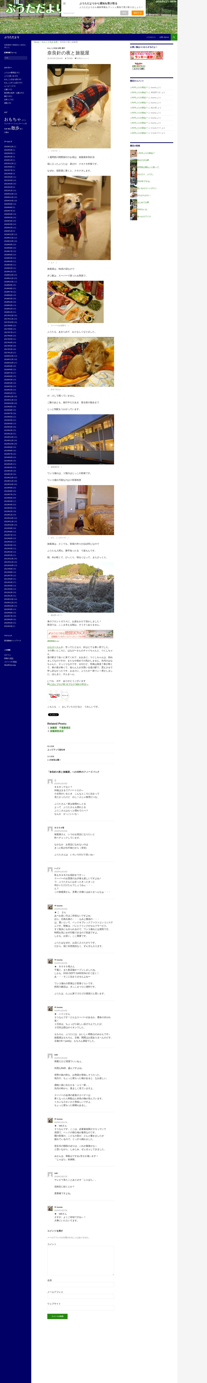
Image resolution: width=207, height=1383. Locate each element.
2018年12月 (9, 275)
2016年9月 (8, 366)
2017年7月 (8, 332)
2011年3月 (8, 589)
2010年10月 (9, 606)
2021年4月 (8, 180)
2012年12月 (9, 518)
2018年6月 (8, 295)
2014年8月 (8, 451)
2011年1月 (8, 596)
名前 (49, 1280)
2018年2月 (8, 309)
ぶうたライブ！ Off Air (166, 1)
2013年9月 (8, 488)
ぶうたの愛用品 (10, 73)
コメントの (10, 662)
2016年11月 (9, 359)
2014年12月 (9, 437)
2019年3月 (8, 265)
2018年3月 (8, 305)
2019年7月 (8, 251)
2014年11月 (9, 440)
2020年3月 (8, 224)
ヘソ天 (24, 123)
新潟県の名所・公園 (11, 93)
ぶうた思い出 (9, 76)
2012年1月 (8, 555)
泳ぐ (21, 129)
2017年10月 (9, 322)
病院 (6, 103)
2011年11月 (9, 562)
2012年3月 (8, 549)
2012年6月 (8, 538)
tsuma (70, 58)
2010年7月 (8, 616)
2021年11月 (9, 164)
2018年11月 (9, 278)
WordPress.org (10, 665)
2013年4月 (8, 505)
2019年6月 (8, 255)
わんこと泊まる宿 (54, 48)
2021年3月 (8, 184)
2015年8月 (8, 410)
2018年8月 (8, 288)
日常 (6, 100)
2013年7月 (8, 495)
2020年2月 (8, 228)
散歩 (15, 128)
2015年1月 (8, 434)
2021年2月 (8, 187)
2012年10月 (9, 525)
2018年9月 (8, 285)
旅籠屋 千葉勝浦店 (60, 727)
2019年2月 (8, 268)
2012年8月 (8, 532)
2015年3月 (8, 427)
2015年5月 (8, 420)
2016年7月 (8, 373)
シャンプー (18, 123)
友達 (5, 129)
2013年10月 (9, 484)
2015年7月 (8, 413)
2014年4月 (8, 464)
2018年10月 (9, 282)
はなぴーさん (54, 647)
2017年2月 (8, 349)
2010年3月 (8, 626)
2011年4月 (8, 586)
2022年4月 (8, 153)
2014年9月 (8, 447)
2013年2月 (8, 511)
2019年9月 (8, 245)
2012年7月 (8, 535)
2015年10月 (9, 403)
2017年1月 (8, 353)
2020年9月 (8, 204)
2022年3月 (8, 157)
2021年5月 (8, 177)
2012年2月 (8, 552)
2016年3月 (8, 386)
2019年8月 (8, 248)
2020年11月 (9, 197)
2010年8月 (8, 613)
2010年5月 (8, 623)
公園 (6, 89)
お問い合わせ (164, 37)
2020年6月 (8, 214)
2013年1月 (8, 515)
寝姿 (9, 129)
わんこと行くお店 (11, 83)
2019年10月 (9, 241)
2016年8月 (8, 370)
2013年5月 (8, 501)
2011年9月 (8, 569)
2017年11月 (9, 319)
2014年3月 (8, 468)
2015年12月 (9, 397)
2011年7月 (8, 576)
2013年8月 (8, 491)
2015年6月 (8, 417)
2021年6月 (8, 174)
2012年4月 (8, 545)
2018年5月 (8, 299)
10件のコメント (83, 58)
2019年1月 (8, 272)
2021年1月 (8, 191)
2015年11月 (9, 400)
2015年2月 (8, 430)
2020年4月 (8, 221)
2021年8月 (8, 167)
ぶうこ (24, 120)
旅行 (63, 48)
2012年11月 (9, 522)
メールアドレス (55, 1292)
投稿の (8, 658)
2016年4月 (8, 383)
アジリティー (9, 123)
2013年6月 (8, 498)
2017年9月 (8, 326)
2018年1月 (8, 312)
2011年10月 (9, 565)
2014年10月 (9, 444)
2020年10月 (9, 201)
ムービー (7, 86)
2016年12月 (9, 356)
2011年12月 (9, 559)
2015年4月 (8, 424)
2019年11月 (9, 238)
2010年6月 (8, 619)
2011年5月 (8, 582)
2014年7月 (8, 454)
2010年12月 (9, 599)
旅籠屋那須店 (57, 731)
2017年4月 (8, 343)
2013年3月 (8, 508)
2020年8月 (8, 207)
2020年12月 (9, 194)
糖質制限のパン (53, 641)
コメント (51, 1244)
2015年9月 (8, 407)
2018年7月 (8, 292)
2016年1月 (8, 393)
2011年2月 (8, 592)
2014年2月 (8, 471)
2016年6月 (8, 376)
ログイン (7, 655)
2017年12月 (9, 316)
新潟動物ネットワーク (12, 641)
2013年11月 (9, 481)
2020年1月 (8, 231)
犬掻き (6, 132)
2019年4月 (8, 261)
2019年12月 (9, 234)
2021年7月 (8, 170)
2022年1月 (8, 160)
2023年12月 (9, 147)
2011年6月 (8, 579)
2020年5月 (8, 218)
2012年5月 (8, 542)
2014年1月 (8, 474)
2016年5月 (8, 380)
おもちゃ (12, 119)
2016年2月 (8, 390)
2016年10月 (9, 363)
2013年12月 (9, 478)
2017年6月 (8, 336)
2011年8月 (8, 572)
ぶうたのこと (151, 37)
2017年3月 (8, 346)
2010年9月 (8, 609)
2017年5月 (8, 339)
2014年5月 (8, 461)
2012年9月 (8, 528)
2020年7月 (8, 211)
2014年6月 (8, 457)
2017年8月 (8, 329)
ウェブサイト (54, 1303)
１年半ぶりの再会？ (139, 87)
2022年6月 (8, 150)
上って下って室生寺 (56, 748)
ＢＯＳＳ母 (59, 828)
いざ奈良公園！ (54, 758)
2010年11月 (9, 603)
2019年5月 (8, 258)
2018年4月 (8, 302)
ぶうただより (11, 37)
